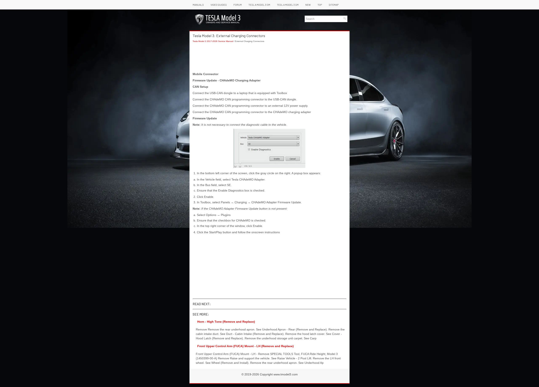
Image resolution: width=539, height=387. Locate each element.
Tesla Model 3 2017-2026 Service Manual (213, 41)
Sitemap (334, 4)
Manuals (198, 4)
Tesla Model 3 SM (288, 4)
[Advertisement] (269, 57)
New (308, 4)
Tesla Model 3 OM (259, 4)
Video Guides (219, 4)
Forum (237, 4)
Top (320, 4)
